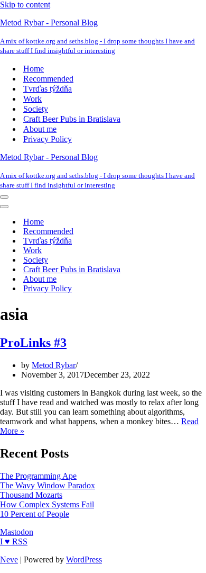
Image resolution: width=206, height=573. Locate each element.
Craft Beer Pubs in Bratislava (71, 118)
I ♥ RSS (13, 541)
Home (33, 68)
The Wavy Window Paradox (47, 485)
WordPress (84, 559)
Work (32, 98)
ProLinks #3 (33, 343)
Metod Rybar (54, 365)
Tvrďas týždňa (47, 88)
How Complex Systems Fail (47, 504)
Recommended (48, 78)
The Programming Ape (38, 475)
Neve (9, 559)
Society (35, 108)
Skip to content (25, 4)
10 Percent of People (34, 513)
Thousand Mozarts (31, 494)
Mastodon (16, 531)
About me (40, 128)
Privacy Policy (47, 139)
